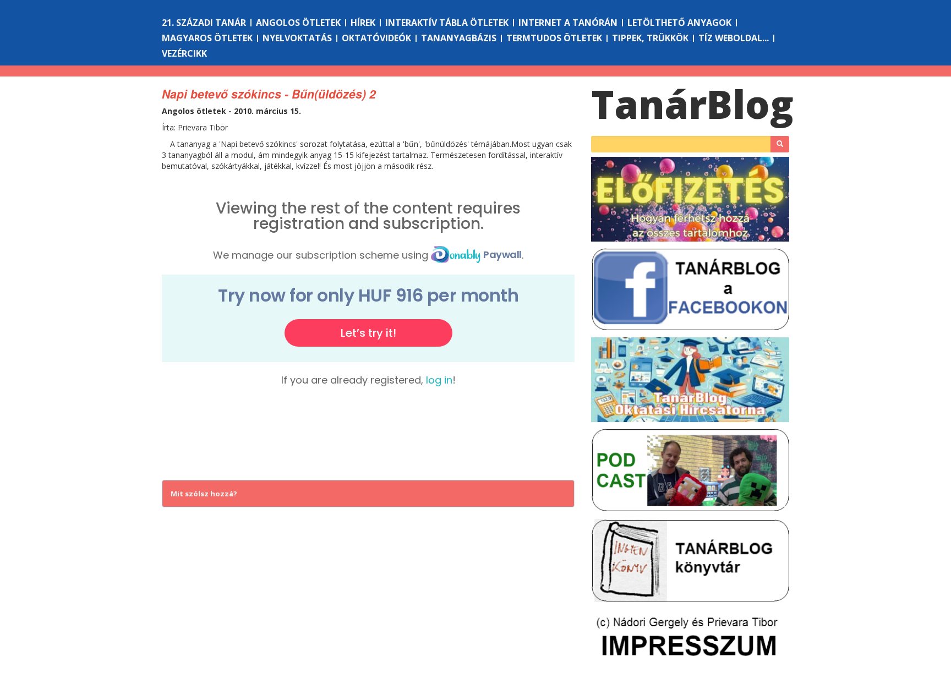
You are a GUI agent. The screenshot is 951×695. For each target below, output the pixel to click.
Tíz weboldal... (733, 38)
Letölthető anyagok (679, 23)
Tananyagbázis (458, 38)
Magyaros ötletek (207, 38)
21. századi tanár (204, 23)
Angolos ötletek (298, 23)
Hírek (363, 23)
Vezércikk (184, 53)
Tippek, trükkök (650, 38)
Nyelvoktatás (297, 38)
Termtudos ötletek (554, 38)
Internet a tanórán (567, 23)
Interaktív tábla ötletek (447, 23)
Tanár (692, 104)
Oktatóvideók (376, 38)
